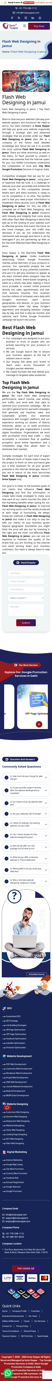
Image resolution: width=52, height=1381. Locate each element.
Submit (26, 622)
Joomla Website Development (19, 1086)
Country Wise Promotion (16, 1173)
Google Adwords (13, 1187)
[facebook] (11, 1290)
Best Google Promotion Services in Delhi (26, 1377)
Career (27, 1321)
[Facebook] (12, 18)
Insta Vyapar (9, 252)
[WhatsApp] (40, 18)
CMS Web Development (16, 1082)
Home (5, 51)
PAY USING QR (26, 1268)
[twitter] (26, 1294)
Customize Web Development (19, 1069)
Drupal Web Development (17, 1078)
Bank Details (42, 1336)
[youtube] (31, 1290)
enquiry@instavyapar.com (18, 1221)
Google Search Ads (26, 351)
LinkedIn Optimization (15, 1043)
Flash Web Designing (15, 1143)
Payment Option (9, 1336)
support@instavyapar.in (17, 1218)
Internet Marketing (14, 1160)
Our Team (32, 1316)
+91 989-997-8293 (15, 1237)
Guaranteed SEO (13, 1016)
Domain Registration (15, 1182)
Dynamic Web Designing (16, 1116)
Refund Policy (30, 1331)
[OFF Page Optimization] (25, 699)
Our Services (39, 1321)
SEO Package (12, 1021)
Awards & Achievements (13, 1316)
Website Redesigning (15, 1125)
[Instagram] (26, 18)
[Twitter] (19, 18)
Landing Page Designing (16, 1134)
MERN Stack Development (17, 1095)
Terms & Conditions (10, 1331)
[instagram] (40, 1290)
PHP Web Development (16, 1064)
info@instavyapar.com (27, 12)
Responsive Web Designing (18, 1121)
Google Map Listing (14, 1164)
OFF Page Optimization (25, 713)
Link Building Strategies (16, 1025)
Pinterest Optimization (16, 1047)
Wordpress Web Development (19, 1073)
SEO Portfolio (27, 1336)
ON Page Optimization (16, 1030)
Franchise (35, 1311)
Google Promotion (39, 259)
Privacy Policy (22, 1326)
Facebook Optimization (16, 1039)
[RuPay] (32, 1278)
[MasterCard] (45, 1278)
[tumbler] (21, 1290)
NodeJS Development (15, 1091)
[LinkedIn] (33, 18)
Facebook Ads (12, 1178)
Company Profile (19, 1311)
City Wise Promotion (15, 1169)
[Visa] (20, 1278)
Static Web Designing (15, 1130)
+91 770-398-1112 (28, 8)
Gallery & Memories (10, 1321)
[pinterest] (35, 1294)
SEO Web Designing (14, 1139)
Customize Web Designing (17, 1112)
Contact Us (7, 1326)
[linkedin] (16, 1294)
